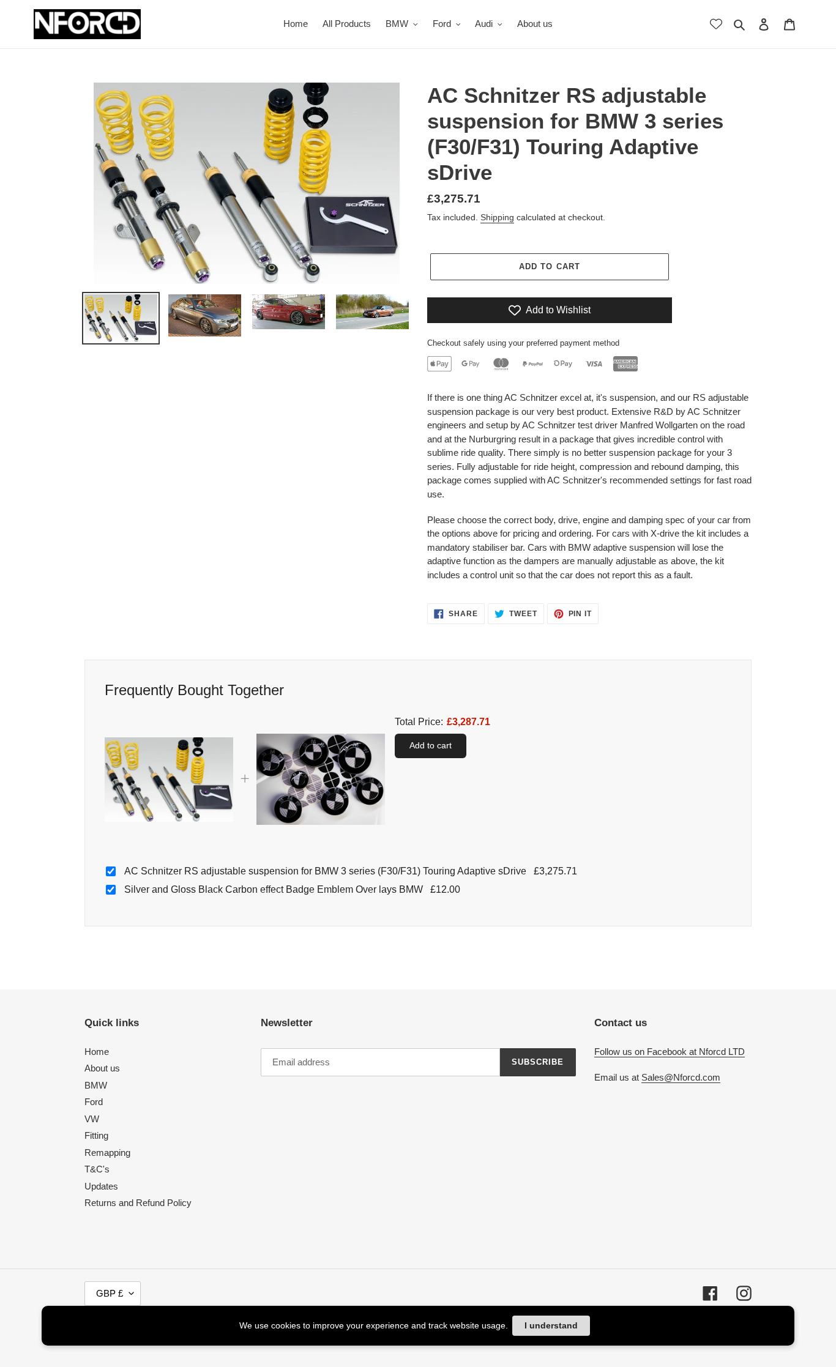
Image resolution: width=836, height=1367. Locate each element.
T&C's (97, 1169)
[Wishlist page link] (716, 24)
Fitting (96, 1135)
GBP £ (109, 1293)
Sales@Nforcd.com (680, 1077)
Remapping (107, 1152)
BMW (95, 1085)
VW (91, 1119)
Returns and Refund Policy (138, 1203)
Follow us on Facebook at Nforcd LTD (669, 1051)
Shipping (497, 217)
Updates (101, 1186)
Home (96, 1051)
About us (102, 1068)
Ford (93, 1102)
